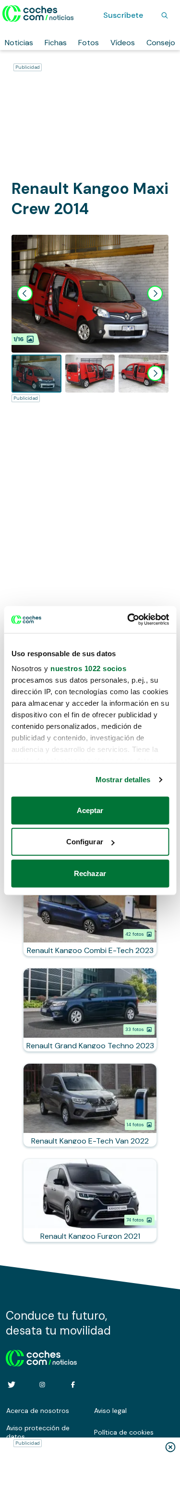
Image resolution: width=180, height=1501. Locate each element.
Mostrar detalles (123, 780)
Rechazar (90, 873)
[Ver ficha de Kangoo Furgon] (90, 1200)
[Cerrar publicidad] (170, 1447)
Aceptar (90, 810)
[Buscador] (164, 15)
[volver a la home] (41, 1356)
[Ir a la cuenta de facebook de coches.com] (73, 1384)
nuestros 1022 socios (88, 668)
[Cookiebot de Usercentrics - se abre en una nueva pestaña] (128, 619)
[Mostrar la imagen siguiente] (155, 293)
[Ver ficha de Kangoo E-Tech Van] (90, 1105)
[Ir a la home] (38, 13)
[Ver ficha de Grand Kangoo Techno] (90, 1009)
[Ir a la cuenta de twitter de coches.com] (11, 1384)
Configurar (84, 842)
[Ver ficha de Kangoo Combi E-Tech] (90, 914)
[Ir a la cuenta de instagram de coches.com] (42, 1384)
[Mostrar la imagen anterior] (25, 293)
